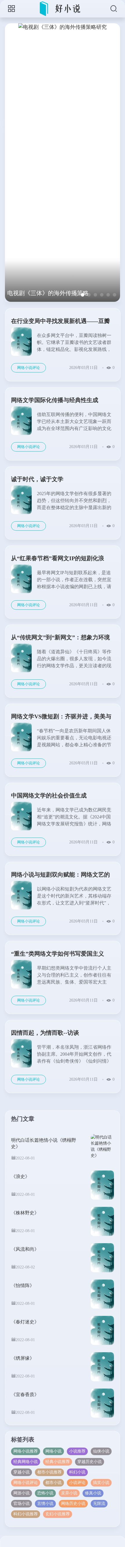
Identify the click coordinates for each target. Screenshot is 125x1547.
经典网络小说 (25, 1461)
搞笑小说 (101, 1482)
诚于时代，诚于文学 (37, 479)
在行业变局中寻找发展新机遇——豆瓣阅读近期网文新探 (60, 322)
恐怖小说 (45, 1493)
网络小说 (53, 1451)
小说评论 (77, 1482)
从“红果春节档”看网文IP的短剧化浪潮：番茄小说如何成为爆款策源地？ (57, 559)
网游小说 (21, 1493)
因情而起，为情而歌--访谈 (45, 1032)
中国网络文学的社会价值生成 (49, 795)
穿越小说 (21, 1472)
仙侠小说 (101, 1451)
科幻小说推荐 (25, 1514)
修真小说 (93, 1493)
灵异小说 (69, 1493)
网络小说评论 (28, 367)
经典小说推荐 (57, 1461)
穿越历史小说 (89, 1461)
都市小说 (53, 1482)
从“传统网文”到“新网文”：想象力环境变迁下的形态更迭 (60, 638)
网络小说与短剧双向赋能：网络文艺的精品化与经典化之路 (60, 875)
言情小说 (45, 1503)
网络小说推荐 (25, 1451)
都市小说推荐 (49, 1472)
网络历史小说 (73, 1503)
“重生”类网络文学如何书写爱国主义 (57, 953)
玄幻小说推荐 (57, 1514)
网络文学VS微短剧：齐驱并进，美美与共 (61, 717)
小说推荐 (77, 1451)
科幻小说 (77, 1472)
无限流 (99, 1503)
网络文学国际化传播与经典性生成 (54, 400)
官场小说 (21, 1503)
